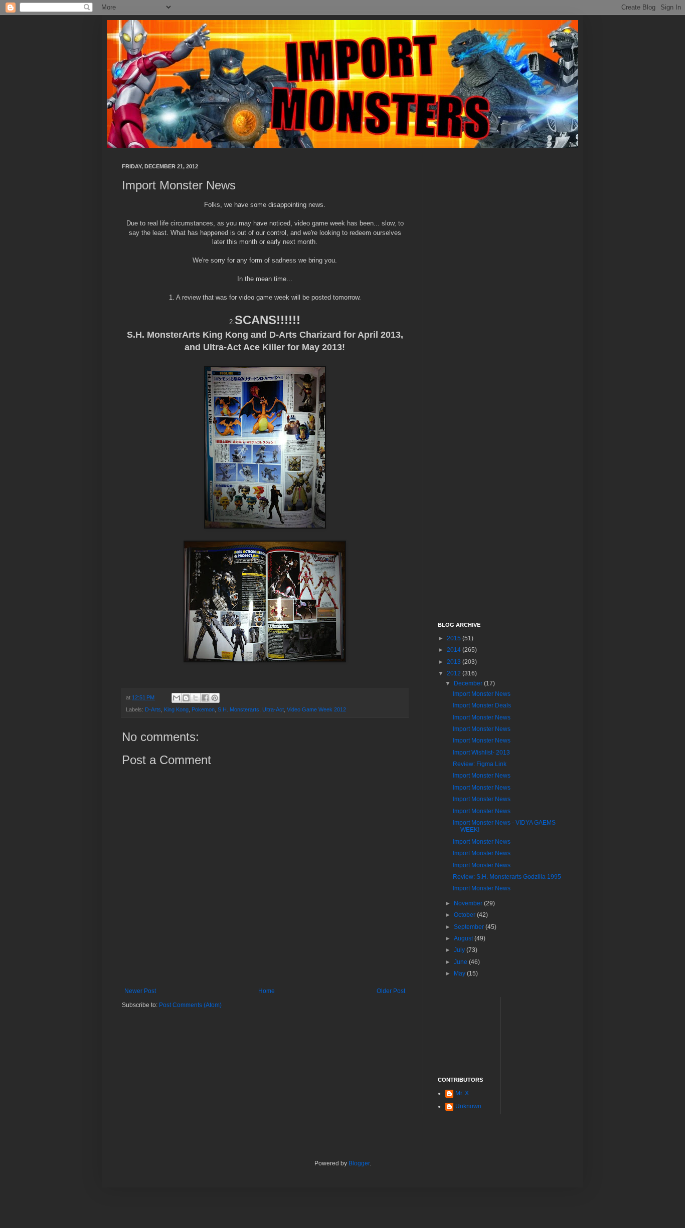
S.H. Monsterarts (238, 709)
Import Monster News (481, 693)
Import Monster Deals (482, 705)
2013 (454, 661)
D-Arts (153, 709)
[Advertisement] (500, 313)
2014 (454, 649)
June (461, 961)
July (460, 949)
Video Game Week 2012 (316, 709)
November (469, 903)
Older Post (391, 991)
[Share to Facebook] (205, 698)
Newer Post (140, 991)
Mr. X (462, 1093)
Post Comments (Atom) (190, 1005)
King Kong (176, 709)
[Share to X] (196, 698)
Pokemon (203, 709)
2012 (454, 673)
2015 (454, 638)
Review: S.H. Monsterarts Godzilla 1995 (507, 876)
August (464, 938)
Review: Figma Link (479, 764)
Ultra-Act (273, 709)
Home (266, 991)
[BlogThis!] (186, 698)
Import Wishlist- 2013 (481, 752)
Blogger (359, 1163)
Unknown (468, 1106)
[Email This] (177, 698)
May (460, 973)
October (465, 914)
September (469, 926)
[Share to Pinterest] (215, 698)
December (469, 683)
